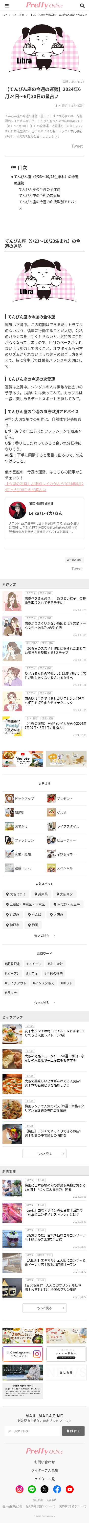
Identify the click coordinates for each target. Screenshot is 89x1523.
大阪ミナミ (18, 894)
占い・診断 (18, 15)
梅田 (35, 924)
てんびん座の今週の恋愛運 (39, 195)
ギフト (68, 983)
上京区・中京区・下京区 (27, 904)
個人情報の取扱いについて (41, 1506)
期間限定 (13, 963)
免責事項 (51, 1500)
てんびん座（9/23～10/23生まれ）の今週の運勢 (46, 179)
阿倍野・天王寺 (68, 904)
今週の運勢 (75, 560)
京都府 (14, 914)
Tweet (77, 146)
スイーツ (35, 963)
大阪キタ (66, 894)
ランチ (12, 992)
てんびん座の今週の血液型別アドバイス (48, 204)
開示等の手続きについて (73, 1506)
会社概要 (38, 1500)
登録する (74, 1431)
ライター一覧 (44, 1478)
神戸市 (14, 924)
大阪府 (58, 914)
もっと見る (41, 935)
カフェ (33, 973)
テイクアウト (16, 983)
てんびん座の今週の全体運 (39, 189)
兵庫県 (43, 894)
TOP (4, 15)
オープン (13, 973)
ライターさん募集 (44, 1470)
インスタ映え (44, 983)
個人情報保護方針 (12, 1506)
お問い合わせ (44, 1461)
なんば (36, 914)
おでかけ (56, 963)
